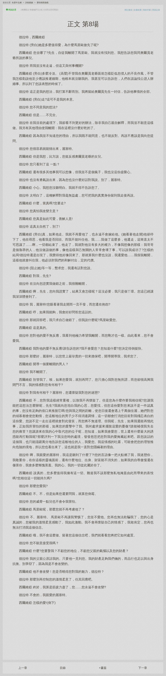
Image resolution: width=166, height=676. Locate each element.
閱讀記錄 (156, 10)
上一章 (22, 668)
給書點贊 (138, 10)
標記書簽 (128, 10)
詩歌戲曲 (29, 2)
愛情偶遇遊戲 (42, 2)
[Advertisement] (83, 630)
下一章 (142, 668)
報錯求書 (147, 10)
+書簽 (103, 668)
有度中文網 (17, 2)
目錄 (63, 668)
